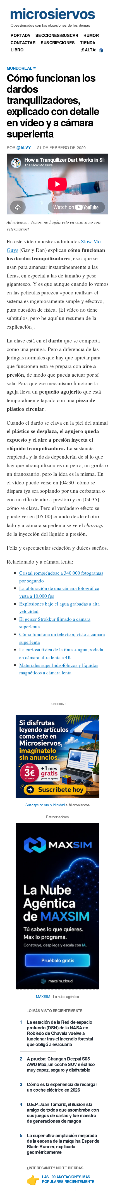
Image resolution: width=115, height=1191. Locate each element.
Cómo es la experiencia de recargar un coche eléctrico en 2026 (62, 1087)
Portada (20, 35)
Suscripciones (58, 42)
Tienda (87, 42)
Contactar (23, 42)
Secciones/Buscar (56, 35)
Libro (17, 49)
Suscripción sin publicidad (45, 804)
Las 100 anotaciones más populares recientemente (68, 1179)
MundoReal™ (21, 68)
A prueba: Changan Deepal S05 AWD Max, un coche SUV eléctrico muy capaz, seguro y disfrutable (61, 1064)
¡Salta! (88, 49)
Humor (91, 35)
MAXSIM (43, 996)
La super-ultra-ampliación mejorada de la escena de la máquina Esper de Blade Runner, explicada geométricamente (63, 1143)
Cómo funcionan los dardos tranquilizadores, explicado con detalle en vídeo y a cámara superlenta (53, 105)
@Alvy (23, 147)
